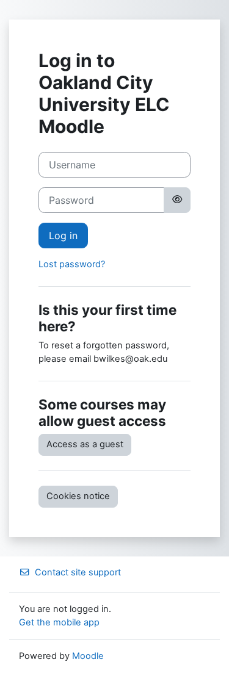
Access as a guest (84, 444)
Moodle (88, 655)
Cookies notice (78, 496)
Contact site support (78, 572)
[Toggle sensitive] (177, 200)
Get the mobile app (59, 622)
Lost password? (71, 264)
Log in (63, 235)
